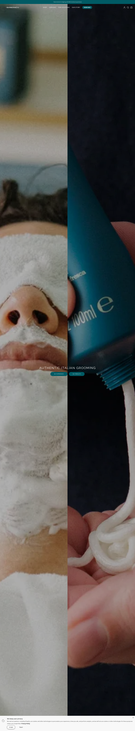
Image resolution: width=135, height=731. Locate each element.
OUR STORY (76, 7)
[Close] (133, 718)
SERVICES (52, 7)
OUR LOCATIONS (64, 7)
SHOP (45, 7)
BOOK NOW (87, 7)
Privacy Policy (25, 723)
